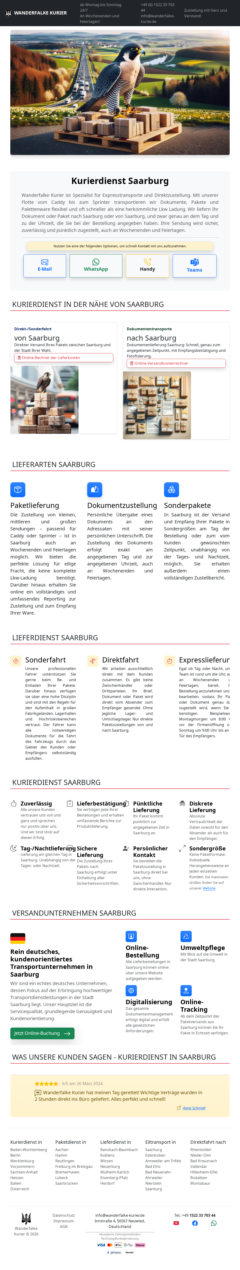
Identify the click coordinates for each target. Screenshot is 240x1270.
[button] (44, 265)
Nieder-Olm (200, 1155)
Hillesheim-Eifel (204, 1172)
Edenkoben (155, 1155)
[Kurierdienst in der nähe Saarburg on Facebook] (195, 1223)
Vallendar (198, 1166)
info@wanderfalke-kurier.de (158, 18)
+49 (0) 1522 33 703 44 (157, 7)
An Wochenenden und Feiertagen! (99, 18)
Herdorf (107, 1183)
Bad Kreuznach (203, 1160)
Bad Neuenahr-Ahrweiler (158, 1174)
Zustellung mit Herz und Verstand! (205, 13)
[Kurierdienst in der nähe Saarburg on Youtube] (176, 1223)
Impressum (63, 1220)
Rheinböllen (200, 1149)
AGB (64, 1226)
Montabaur (200, 1183)
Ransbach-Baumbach (119, 1149)
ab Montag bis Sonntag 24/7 (100, 7)
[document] (120, 203)
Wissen (106, 1160)
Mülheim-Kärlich (114, 1172)
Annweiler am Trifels (163, 1160)
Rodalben (198, 1177)
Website (209, 888)
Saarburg (153, 1149)
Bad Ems (153, 1166)
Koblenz (107, 1155)
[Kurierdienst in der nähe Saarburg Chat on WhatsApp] (214, 1223)
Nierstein (153, 1183)
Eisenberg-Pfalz (114, 1177)
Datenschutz (63, 1215)
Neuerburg (110, 1166)
